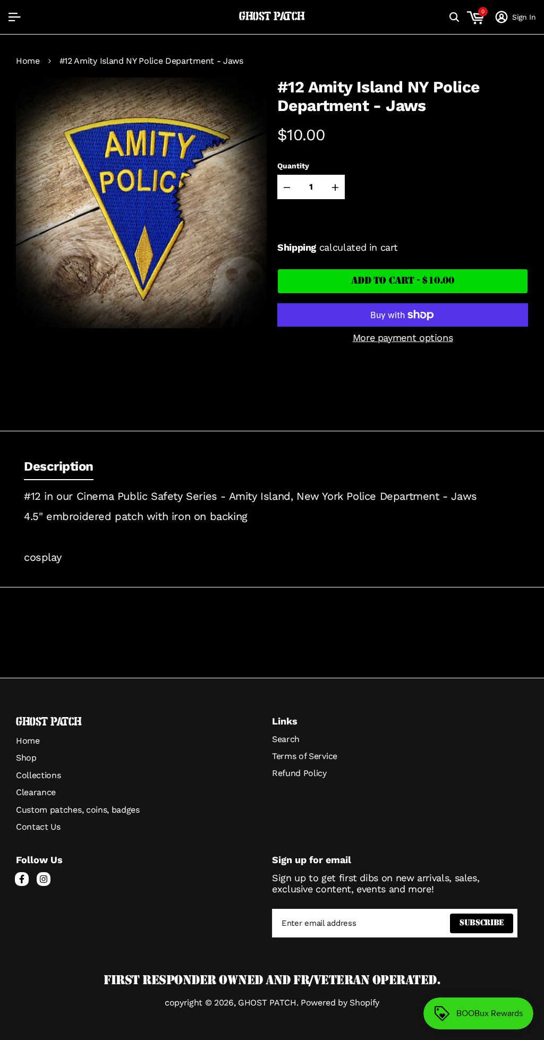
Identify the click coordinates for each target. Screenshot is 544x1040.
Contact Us (38, 827)
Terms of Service (304, 756)
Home (28, 61)
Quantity (293, 165)
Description (59, 466)
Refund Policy (299, 773)
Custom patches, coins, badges (78, 810)
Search (286, 739)
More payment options (403, 337)
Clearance (36, 792)
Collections (38, 775)
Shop (26, 758)
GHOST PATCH (272, 16)
